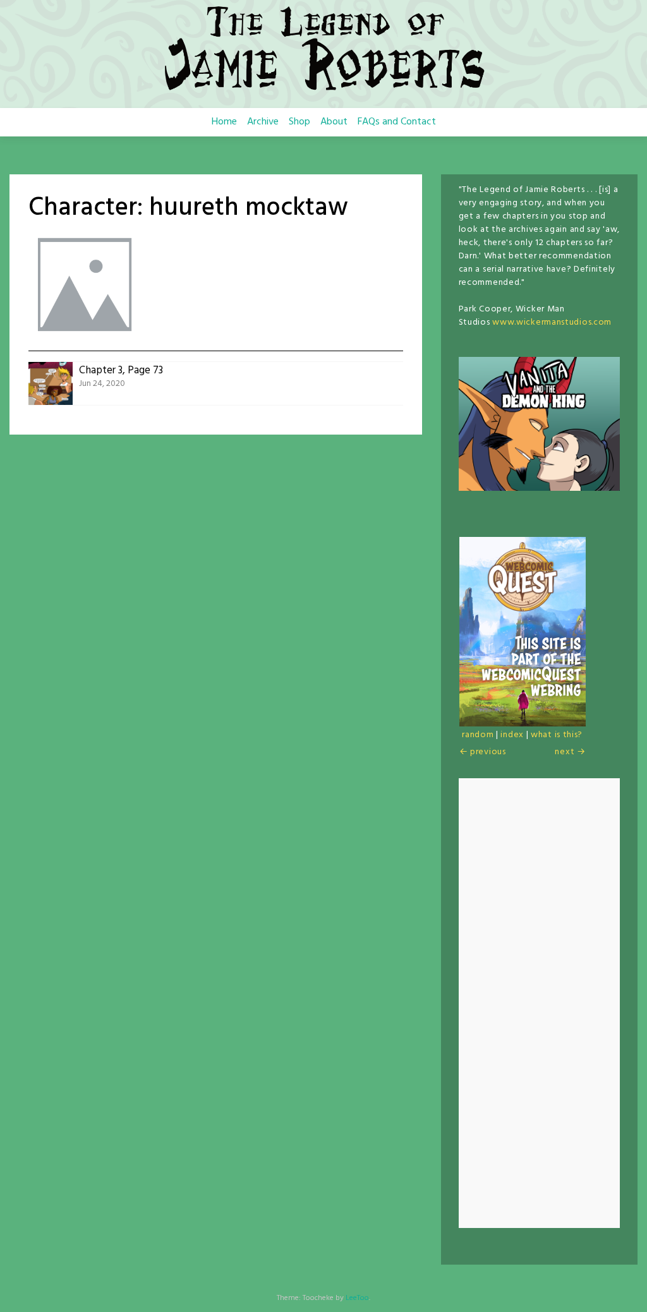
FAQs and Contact (397, 122)
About (334, 122)
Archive (263, 122)
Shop (299, 122)
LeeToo (357, 1298)
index (512, 735)
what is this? (557, 735)
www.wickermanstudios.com (552, 322)
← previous (482, 752)
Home (224, 122)
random (477, 735)
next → (570, 752)
